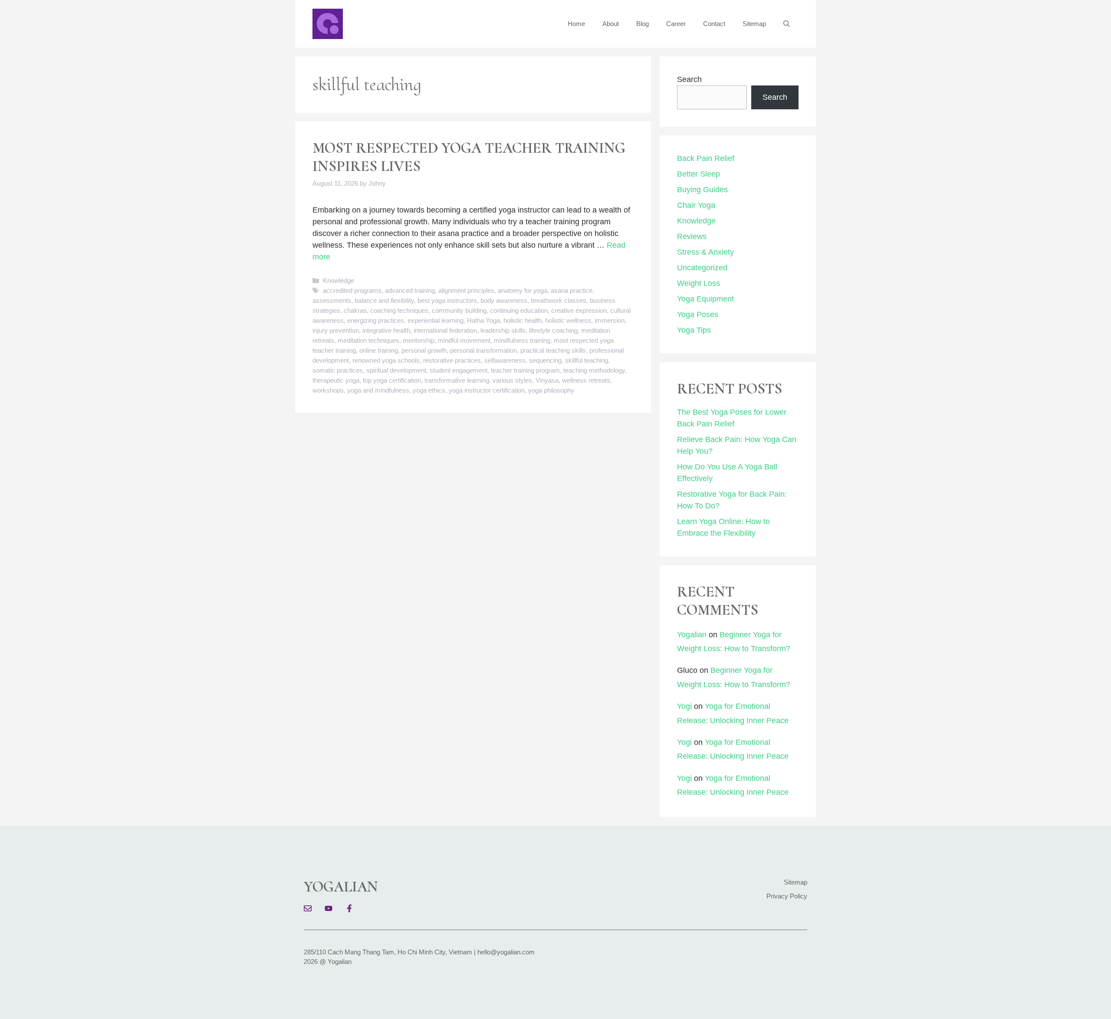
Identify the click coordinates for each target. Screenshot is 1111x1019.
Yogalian (692, 634)
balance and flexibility (384, 300)
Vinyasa (547, 380)
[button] (787, 24)
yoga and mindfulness (378, 390)
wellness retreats (586, 380)
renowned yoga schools (386, 360)
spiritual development (396, 370)
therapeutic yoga (335, 380)
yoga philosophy (551, 390)
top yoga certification (392, 380)
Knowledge (338, 280)
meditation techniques (368, 340)
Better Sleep (698, 174)
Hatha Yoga (483, 320)
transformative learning (456, 380)
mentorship (418, 340)
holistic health (522, 320)
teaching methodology (594, 370)
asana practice (571, 290)
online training (378, 350)
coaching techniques (399, 310)
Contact (714, 23)
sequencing (545, 360)
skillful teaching (586, 360)
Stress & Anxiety (705, 252)
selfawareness (505, 360)
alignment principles (466, 290)
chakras (355, 310)
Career (676, 23)
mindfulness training (522, 340)
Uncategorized (702, 267)
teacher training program (525, 370)
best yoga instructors (447, 300)
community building (459, 310)
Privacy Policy (786, 896)
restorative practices (452, 360)
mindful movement (464, 340)
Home (576, 23)
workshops (328, 390)
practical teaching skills (553, 350)
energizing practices (375, 320)
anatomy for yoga (522, 290)
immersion (610, 320)
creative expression (579, 310)
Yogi (684, 706)
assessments (331, 300)
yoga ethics (429, 390)
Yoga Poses (697, 314)
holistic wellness (568, 320)
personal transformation (483, 350)
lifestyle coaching (553, 330)
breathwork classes (558, 300)
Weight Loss (698, 283)
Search (689, 79)
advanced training (410, 290)
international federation (445, 330)
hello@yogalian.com (506, 952)
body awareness (503, 300)
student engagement (458, 370)
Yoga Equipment (705, 299)
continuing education (519, 310)
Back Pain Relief (705, 158)
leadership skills (503, 330)
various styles (512, 380)
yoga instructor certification (487, 390)
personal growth (424, 350)
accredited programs (352, 290)
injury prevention (335, 330)
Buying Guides (702, 189)
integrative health (386, 330)
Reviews (692, 236)
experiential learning (435, 320)
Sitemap (754, 23)
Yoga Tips (694, 330)
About (610, 23)
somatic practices (337, 370)
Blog (642, 23)
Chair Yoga (696, 205)
